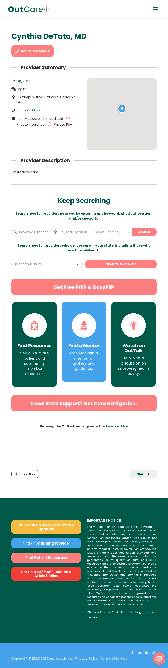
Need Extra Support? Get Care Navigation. (84, 403)
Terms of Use (116, 426)
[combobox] (31, 232)
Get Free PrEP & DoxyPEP (84, 287)
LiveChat (112, 612)
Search (144, 232)
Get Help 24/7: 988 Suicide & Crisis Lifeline (46, 573)
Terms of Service (114, 658)
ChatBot (92, 617)
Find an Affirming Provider (46, 543)
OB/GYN (23, 80)
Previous (27, 474)
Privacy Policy (87, 658)
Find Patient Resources (46, 557)
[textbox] (112, 232)
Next (141, 474)
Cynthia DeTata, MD (48, 36)
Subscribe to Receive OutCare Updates (46, 527)
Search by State (121, 264)
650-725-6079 (28, 110)
